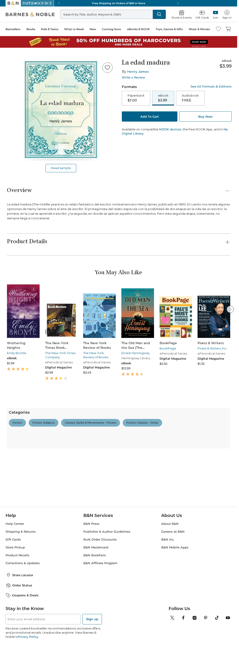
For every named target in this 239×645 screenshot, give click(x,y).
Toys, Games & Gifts (169, 29)
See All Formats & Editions (211, 86)
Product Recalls (17, 555)
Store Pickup (15, 547)
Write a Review (133, 77)
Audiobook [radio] (190, 98)
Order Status (22, 585)
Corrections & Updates (23, 563)
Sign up (92, 619)
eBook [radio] (163, 98)
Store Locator (22, 575)
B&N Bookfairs (94, 555)
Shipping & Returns (21, 531)
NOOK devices (170, 129)
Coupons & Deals (25, 595)
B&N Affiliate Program (100, 563)
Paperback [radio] (136, 98)
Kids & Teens (49, 29)
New (93, 29)
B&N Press (91, 523)
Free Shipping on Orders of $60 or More (118, 3)
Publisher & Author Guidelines (106, 531)
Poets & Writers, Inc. (212, 348)
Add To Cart (149, 116)
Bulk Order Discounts (100, 539)
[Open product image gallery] (61, 109)
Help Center (15, 523)
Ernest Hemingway (135, 353)
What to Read (74, 29)
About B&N (170, 523)
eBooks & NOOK (138, 29)
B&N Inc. (167, 539)
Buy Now (205, 116)
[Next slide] (230, 309)
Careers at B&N (173, 531)
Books (30, 29)
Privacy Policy (27, 637)
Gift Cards (13, 539)
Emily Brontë (16, 353)
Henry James (138, 71)
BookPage (168, 348)
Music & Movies (199, 29)
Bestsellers (13, 29)
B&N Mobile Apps (175, 547)
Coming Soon (111, 29)
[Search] (159, 14)
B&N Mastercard (95, 547)
